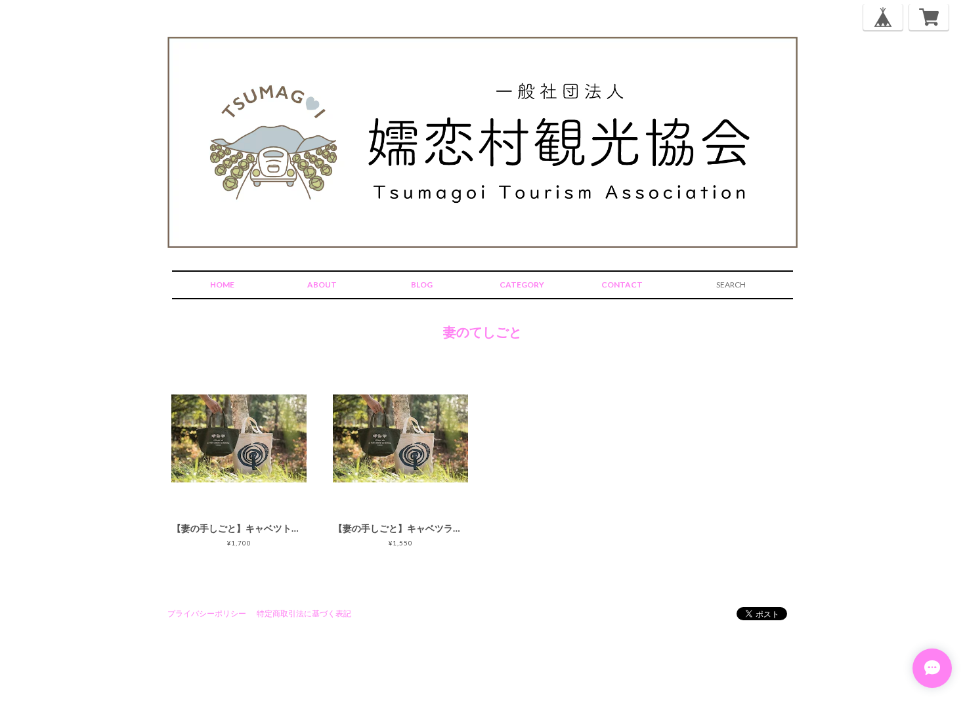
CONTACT (622, 284)
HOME (222, 284)
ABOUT (322, 284)
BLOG (422, 284)
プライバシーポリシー (206, 613)
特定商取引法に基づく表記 (304, 613)
